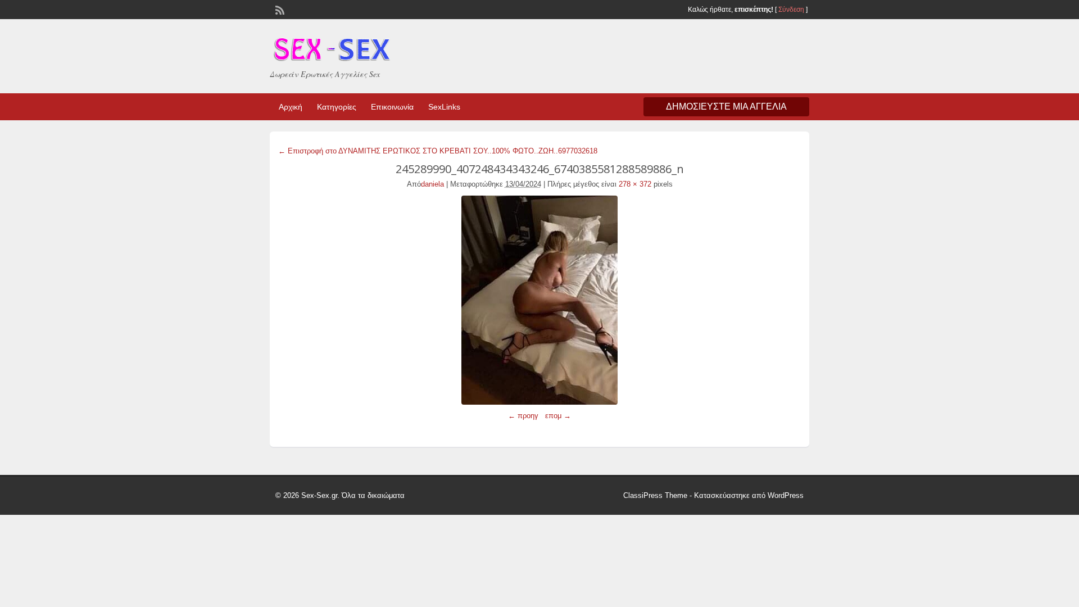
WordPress (786, 495)
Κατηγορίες (336, 106)
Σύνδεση (791, 9)
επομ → (558, 415)
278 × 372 (635, 184)
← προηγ (523, 415)
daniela (432, 184)
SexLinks (444, 106)
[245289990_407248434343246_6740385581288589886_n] (539, 300)
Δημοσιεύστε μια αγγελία (726, 106)
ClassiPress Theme (655, 495)
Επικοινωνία (392, 106)
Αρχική (290, 106)
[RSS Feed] (278, 8)
